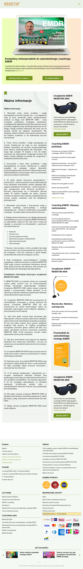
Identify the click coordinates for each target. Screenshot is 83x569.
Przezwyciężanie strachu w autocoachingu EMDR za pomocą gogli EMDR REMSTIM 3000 (65, 221)
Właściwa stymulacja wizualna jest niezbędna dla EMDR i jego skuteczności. (64, 177)
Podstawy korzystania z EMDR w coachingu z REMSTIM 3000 (63, 152)
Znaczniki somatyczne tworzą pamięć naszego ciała (65, 312)
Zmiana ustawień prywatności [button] (11, 457)
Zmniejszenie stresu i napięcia (62, 235)
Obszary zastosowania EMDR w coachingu (63, 214)
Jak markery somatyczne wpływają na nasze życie (65, 318)
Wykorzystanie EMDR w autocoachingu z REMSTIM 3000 (65, 193)
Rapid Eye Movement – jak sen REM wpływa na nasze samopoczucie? (64, 164)
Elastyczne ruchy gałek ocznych (63, 183)
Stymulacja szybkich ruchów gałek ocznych (64, 158)
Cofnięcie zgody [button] (7, 462)
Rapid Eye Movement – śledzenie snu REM (64, 170)
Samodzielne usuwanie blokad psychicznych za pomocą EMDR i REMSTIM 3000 (63, 241)
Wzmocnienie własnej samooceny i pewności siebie (64, 260)
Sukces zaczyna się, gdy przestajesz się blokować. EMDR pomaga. (29, 555)
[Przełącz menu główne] (79, 4)
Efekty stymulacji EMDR (60, 187)
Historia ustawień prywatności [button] (11, 459)
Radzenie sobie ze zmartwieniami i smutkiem (63, 248)
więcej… (20, 71)
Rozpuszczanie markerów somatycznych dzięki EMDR (66, 324)
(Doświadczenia (59, 129)
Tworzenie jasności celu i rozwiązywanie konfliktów (65, 254)
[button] (3, 555)
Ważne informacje (58, 198)
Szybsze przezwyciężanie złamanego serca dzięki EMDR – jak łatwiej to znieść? (64, 229)
